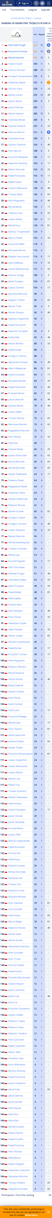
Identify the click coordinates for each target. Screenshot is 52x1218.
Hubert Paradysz (17, 809)
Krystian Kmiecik (16, 125)
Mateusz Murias (16, 505)
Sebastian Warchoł (18, 1176)
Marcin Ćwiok (15, 237)
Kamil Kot (13, 1114)
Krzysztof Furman (17, 51)
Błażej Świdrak (15, 685)
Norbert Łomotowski (19, 641)
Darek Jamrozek (16, 735)
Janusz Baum (15, 101)
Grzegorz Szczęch (17, 523)
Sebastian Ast (15, 878)
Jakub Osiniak (15, 815)
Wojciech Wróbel (17, 896)
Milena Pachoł (15, 1132)
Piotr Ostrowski (16, 567)
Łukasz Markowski (18, 766)
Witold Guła (14, 722)
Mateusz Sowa (15, 1027)
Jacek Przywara (16, 585)
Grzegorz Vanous (17, 355)
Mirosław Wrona (17, 250)
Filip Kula (13, 442)
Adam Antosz (15, 803)
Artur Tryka (14, 958)
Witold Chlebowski (17, 797)
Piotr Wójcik (14, 436)
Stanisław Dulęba (17, 579)
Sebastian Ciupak (17, 623)
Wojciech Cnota (16, 890)
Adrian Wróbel (15, 343)
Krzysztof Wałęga (17, 716)
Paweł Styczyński (17, 324)
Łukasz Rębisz (15, 772)
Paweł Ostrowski (17, 387)
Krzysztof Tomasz (17, 654)
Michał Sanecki (16, 57)
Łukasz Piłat (14, 834)
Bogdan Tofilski (16, 300)
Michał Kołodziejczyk (19, 542)
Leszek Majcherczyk (18, 268)
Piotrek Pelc (14, 853)
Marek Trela (14, 306)
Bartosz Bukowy (16, 1070)
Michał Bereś (15, 206)
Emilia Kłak (13, 337)
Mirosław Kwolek (17, 380)
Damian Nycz (15, 604)
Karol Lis (12, 1002)
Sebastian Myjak (16, 82)
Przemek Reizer (16, 393)
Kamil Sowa (14, 915)
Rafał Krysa (14, 859)
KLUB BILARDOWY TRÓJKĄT (21, 18)
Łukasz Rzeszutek (17, 455)
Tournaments (17, 9)
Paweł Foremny (16, 1145)
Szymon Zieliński (17, 144)
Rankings (37, 18)
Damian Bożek (15, 405)
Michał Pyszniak (16, 467)
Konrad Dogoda (16, 561)
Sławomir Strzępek (18, 331)
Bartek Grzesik (16, 511)
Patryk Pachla (15, 679)
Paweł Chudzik (15, 1139)
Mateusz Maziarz (17, 666)
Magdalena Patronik (19, 430)
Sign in (25, 3)
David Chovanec (16, 374)
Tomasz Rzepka (16, 1182)
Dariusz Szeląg (16, 275)
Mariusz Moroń (16, 132)
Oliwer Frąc (14, 784)
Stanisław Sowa (16, 138)
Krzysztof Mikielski (18, 157)
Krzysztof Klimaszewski (20, 753)
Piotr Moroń (14, 150)
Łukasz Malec (15, 219)
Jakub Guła (14, 1089)
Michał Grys (14, 225)
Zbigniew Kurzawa (17, 1188)
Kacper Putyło (15, 747)
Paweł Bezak (14, 648)
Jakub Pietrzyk (15, 107)
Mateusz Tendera (17, 1033)
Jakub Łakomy (15, 1095)
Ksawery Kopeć (16, 480)
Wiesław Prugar (16, 573)
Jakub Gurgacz (15, 281)
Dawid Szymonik (16, 1076)
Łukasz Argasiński (17, 759)
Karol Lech (13, 710)
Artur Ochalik (15, 909)
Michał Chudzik (16, 1126)
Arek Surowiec (15, 952)
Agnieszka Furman (18, 362)
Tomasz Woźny (16, 418)
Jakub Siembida (16, 822)
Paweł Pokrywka (16, 175)
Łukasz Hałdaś (15, 1014)
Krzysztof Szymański (19, 1008)
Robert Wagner (16, 1164)
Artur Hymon (15, 728)
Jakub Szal (13, 996)
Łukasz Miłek (15, 411)
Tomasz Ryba (15, 194)
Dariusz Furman (16, 70)
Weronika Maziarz (17, 424)
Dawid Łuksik (15, 971)
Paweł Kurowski (16, 847)
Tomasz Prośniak (17, 548)
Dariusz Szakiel (16, 965)
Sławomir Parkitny (17, 163)
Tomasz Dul (14, 884)
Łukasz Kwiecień (16, 530)
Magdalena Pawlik (17, 486)
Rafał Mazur (14, 1157)
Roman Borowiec (17, 871)
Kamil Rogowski (16, 660)
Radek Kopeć (15, 181)
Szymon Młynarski (17, 188)
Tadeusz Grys (15, 213)
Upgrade (45, 9)
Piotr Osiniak (15, 1151)
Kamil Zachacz (15, 704)
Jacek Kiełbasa (15, 262)
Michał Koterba (16, 672)
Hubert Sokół (15, 63)
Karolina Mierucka (17, 293)
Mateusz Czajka (16, 1021)
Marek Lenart (15, 94)
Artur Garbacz (15, 902)
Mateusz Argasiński (18, 318)
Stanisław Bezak (16, 119)
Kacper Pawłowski (17, 474)
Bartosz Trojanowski (19, 231)
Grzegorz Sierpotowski (20, 76)
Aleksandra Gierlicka (18, 946)
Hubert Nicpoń (16, 983)
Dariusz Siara (15, 88)
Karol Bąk (13, 1120)
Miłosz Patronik (16, 169)
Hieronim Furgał (16, 45)
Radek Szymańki (16, 1045)
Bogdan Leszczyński (18, 256)
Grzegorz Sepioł (16, 517)
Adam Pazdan (15, 629)
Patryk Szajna (15, 635)
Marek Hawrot (15, 113)
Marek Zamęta (16, 312)
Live (4, 9)
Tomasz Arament (17, 791)
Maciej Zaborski (16, 536)
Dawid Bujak (14, 349)
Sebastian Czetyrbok (19, 1170)
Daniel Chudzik (16, 691)
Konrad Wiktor (16, 828)
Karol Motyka (15, 610)
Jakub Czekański (16, 1083)
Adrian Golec (14, 934)
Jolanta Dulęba (16, 741)
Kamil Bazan (14, 1108)
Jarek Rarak (14, 697)
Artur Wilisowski (16, 1064)
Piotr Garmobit (16, 1039)
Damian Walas (15, 449)
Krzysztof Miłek (16, 244)
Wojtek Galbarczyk (18, 498)
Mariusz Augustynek (19, 840)
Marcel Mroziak (16, 461)
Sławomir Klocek (16, 927)
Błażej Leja (13, 554)
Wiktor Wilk (14, 1052)
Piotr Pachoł (14, 617)
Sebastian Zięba (16, 492)
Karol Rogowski (16, 200)
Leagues (32, 9)
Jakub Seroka (15, 1101)
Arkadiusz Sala (15, 1058)
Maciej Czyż (14, 778)
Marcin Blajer (15, 921)
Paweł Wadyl (14, 592)
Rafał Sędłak (14, 598)
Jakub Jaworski (16, 399)
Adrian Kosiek (15, 940)
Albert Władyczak (17, 368)
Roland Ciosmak (16, 865)
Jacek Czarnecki (16, 989)
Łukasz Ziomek (16, 287)
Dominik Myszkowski (19, 977)
